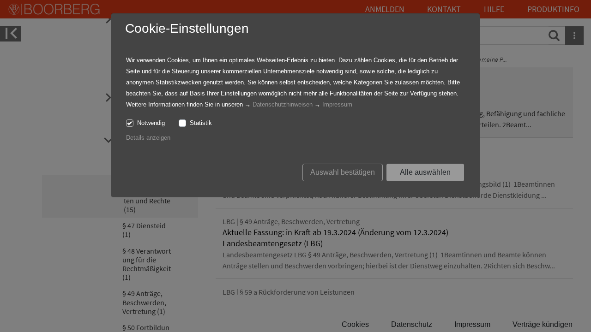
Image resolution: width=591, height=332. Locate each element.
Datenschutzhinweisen (283, 104)
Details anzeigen (148, 137)
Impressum (337, 104)
